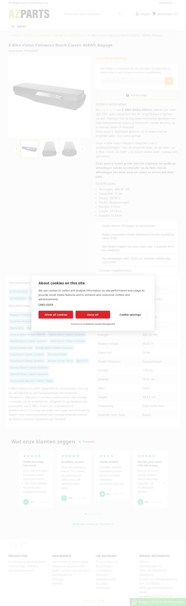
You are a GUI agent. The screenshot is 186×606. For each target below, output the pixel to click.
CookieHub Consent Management (99, 324)
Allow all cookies (56, 314)
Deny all (92, 314)
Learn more (46, 304)
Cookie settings (130, 314)
